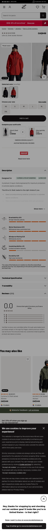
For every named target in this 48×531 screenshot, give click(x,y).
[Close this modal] (43, 498)
